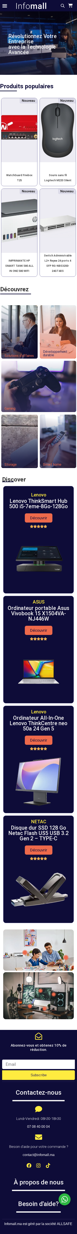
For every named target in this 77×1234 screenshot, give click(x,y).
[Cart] (70, 5)
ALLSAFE (64, 1224)
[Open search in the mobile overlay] (63, 6)
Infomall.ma (13, 1224)
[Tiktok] (48, 1166)
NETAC (38, 821)
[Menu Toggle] (4, 5)
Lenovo (38, 495)
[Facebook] (29, 1166)
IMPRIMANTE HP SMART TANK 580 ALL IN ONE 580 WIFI (19, 265)
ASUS (38, 602)
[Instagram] (39, 1166)
